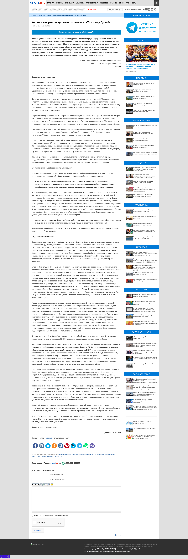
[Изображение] (43, 484)
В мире (121, 3)
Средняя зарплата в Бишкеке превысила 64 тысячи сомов (142, 224)
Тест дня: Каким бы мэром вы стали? (144, 428)
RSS (156, 3)
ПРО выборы (131, 3)
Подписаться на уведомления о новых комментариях (51, 515)
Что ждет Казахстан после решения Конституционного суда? (144, 295)
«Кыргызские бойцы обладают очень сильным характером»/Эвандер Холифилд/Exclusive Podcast (140, 66)
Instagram (152, 9)
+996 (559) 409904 (72, 463)
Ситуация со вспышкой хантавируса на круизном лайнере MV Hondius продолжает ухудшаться (144, 394)
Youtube (149, 9)
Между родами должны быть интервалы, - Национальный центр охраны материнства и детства (144, 387)
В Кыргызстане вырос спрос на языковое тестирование (143, 90)
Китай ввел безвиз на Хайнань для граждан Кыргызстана (144, 97)
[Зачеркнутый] (41, 484)
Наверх (118, 535)
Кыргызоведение (65, 9)
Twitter (143, 9)
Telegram (155, 9)
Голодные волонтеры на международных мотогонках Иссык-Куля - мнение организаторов (144, 176)
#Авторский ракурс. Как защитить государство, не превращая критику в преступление (144, 352)
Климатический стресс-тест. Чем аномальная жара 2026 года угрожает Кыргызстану (145, 323)
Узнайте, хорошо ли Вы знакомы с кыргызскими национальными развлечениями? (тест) (144, 436)
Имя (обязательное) (56, 474)
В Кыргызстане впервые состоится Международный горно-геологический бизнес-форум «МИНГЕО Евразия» (145, 260)
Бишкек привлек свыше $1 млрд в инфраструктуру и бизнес (143, 210)
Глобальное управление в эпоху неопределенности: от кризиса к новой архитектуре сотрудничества (144, 309)
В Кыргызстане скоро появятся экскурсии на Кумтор (143, 273)
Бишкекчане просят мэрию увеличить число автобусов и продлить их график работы (145, 169)
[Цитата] (46, 484)
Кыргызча (92, 9)
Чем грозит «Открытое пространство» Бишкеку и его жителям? (145, 315)
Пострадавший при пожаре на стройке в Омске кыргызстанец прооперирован (145, 153)
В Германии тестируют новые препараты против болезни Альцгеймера (142, 401)
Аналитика (80, 3)
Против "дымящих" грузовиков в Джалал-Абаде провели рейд (143, 181)
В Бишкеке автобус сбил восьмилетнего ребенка (140, 139)
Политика (59, 3)
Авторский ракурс (45, 9)
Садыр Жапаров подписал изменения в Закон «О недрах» (145, 280)
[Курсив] (35, 484)
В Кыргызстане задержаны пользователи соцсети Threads (143, 132)
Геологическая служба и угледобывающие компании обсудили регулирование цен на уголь (145, 253)
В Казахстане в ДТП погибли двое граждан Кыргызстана (143, 146)
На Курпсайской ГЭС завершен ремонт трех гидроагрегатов (143, 195)
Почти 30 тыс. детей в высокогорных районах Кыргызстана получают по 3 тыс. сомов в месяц (144, 189)
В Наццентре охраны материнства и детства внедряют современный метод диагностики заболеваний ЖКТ (145, 407)
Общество (104, 3)
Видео (55, 9)
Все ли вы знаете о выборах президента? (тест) (142, 422)
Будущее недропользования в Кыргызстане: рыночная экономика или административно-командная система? (144, 268)
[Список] (49, 484)
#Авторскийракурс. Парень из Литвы (144, 364)
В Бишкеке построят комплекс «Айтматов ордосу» (142, 104)
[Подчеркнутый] (38, 484)
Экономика (69, 3)
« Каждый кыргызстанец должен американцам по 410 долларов (81, 454)
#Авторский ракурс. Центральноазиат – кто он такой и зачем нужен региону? (145, 357)
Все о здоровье (79, 9)
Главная (50, 3)
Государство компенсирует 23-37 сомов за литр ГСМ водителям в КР (144, 230)
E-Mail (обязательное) (57, 480)
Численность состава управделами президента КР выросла (144, 110)
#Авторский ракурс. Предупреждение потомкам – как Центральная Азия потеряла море (145, 345)
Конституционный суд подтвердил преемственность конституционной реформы (144, 303)
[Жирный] (33, 484)
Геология (113, 3)
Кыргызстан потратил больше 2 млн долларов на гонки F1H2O (144, 237)
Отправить (37, 530)
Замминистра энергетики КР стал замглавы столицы (143, 83)
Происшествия (92, 3)
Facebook (146, 9)
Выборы (35, 9)
